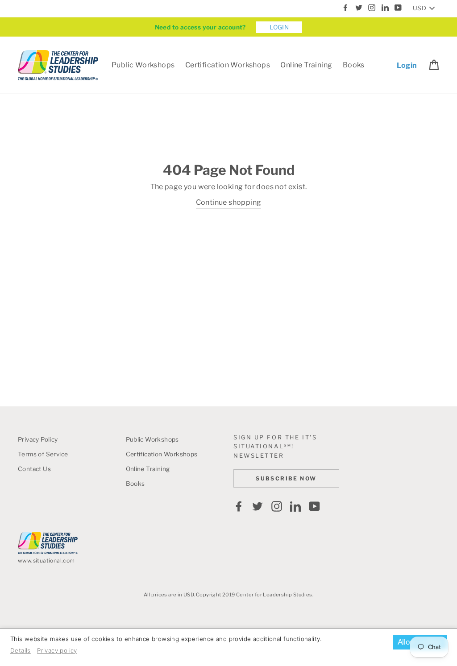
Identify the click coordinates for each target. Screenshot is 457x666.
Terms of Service (43, 454)
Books (354, 65)
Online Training (306, 65)
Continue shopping (229, 202)
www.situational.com (46, 560)
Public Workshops (143, 65)
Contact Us (34, 468)
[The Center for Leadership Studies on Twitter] (257, 506)
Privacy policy (57, 650)
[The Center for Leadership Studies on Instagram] (276, 506)
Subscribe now (286, 478)
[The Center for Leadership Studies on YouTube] (314, 506)
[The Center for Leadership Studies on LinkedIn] (295, 506)
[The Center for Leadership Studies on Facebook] (238, 506)
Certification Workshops (227, 65)
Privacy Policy (38, 439)
